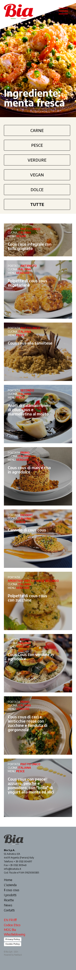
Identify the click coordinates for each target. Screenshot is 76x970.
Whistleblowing (14, 934)
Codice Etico (12, 925)
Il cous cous (11, 890)
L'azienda (10, 885)
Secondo (27, 390)
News (8, 905)
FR (11, 920)
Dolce (37, 189)
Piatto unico (30, 229)
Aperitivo (15, 580)
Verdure (37, 159)
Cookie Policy (12, 944)
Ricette (9, 900)
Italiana (24, 232)
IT (15, 920)
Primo (25, 452)
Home (8, 880)
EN (6, 920)
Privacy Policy (12, 939)
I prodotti (10, 895)
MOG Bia (10, 930)
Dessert (26, 515)
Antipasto (28, 265)
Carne (37, 130)
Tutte (37, 204)
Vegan (37, 174)
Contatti (9, 910)
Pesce (37, 145)
